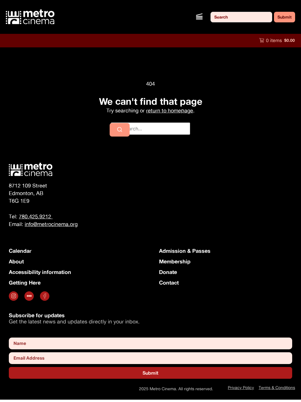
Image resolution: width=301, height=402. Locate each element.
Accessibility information (40, 272)
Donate (168, 272)
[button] (199, 17)
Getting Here (25, 282)
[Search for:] (150, 128)
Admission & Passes (184, 251)
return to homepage (169, 110)
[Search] (120, 130)
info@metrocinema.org (51, 224)
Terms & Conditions (277, 387)
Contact (169, 282)
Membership (174, 261)
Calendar (20, 251)
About (16, 261)
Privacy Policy (241, 387)
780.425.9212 (36, 216)
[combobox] (241, 17)
